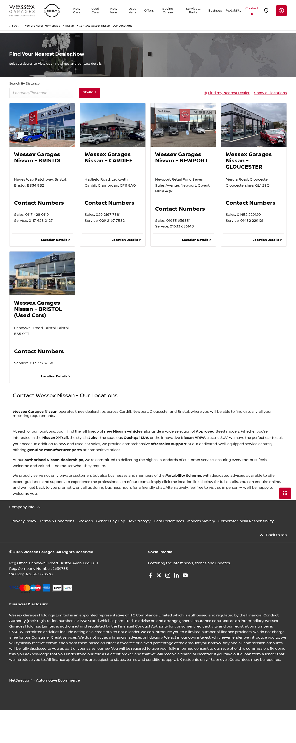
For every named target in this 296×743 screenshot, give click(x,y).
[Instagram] (168, 575)
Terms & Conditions (57, 521)
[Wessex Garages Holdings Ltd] (22, 10)
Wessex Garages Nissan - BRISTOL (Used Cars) (38, 309)
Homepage (52, 25)
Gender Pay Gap (110, 521)
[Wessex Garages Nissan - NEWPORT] (183, 125)
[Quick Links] (285, 493)
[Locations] (266, 10)
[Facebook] (150, 575)
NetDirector (20, 680)
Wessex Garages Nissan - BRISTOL (38, 158)
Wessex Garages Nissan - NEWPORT (181, 158)
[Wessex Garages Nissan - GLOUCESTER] (254, 125)
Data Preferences (169, 521)
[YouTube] (185, 575)
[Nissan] (52, 10)
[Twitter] (159, 575)
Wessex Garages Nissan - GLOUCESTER (249, 161)
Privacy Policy (24, 521)
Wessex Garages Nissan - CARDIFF (109, 158)
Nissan (69, 25)
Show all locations (270, 93)
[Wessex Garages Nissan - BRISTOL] (42, 125)
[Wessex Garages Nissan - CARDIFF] (112, 125)
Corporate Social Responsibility (246, 521)
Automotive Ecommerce (58, 680)
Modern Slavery (201, 521)
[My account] (281, 10)
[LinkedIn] (176, 575)
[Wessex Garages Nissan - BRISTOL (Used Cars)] (42, 273)
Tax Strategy (139, 521)
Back (15, 25)
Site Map (85, 521)
